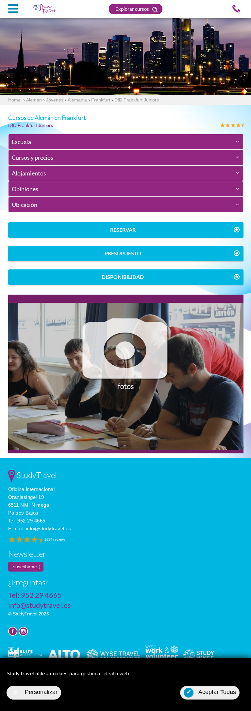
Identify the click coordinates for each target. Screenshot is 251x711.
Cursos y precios (32, 157)
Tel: (26, 520)
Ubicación (24, 204)
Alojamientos (29, 173)
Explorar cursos (132, 9)
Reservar (123, 230)
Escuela (21, 141)
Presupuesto (123, 253)
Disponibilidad (123, 277)
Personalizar (35, 692)
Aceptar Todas (211, 692)
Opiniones (25, 188)
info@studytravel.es (49, 528)
